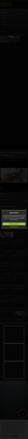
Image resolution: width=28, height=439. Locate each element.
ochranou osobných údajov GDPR (11, 218)
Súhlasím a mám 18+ (14, 223)
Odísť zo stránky (14, 226)
